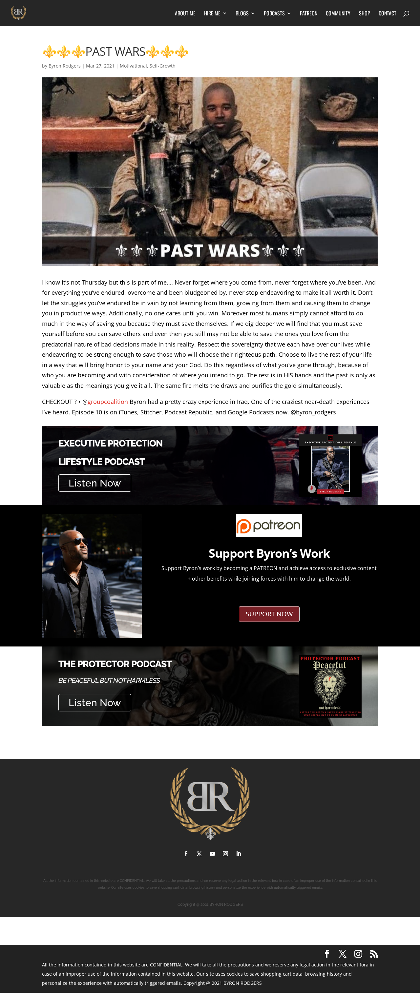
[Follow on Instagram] (225, 853)
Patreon (308, 14)
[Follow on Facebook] (186, 853)
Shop (364, 14)
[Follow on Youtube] (212, 853)
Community (338, 14)
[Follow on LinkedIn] (238, 853)
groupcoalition (108, 402)
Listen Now (95, 483)
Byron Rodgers (65, 66)
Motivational (133, 66)
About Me (185, 14)
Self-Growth (163, 66)
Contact (387, 14)
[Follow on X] (199, 853)
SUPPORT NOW (269, 613)
